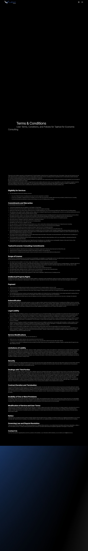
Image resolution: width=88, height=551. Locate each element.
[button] (79, 2)
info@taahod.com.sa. (68, 432)
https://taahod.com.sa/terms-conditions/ (61, 183)
